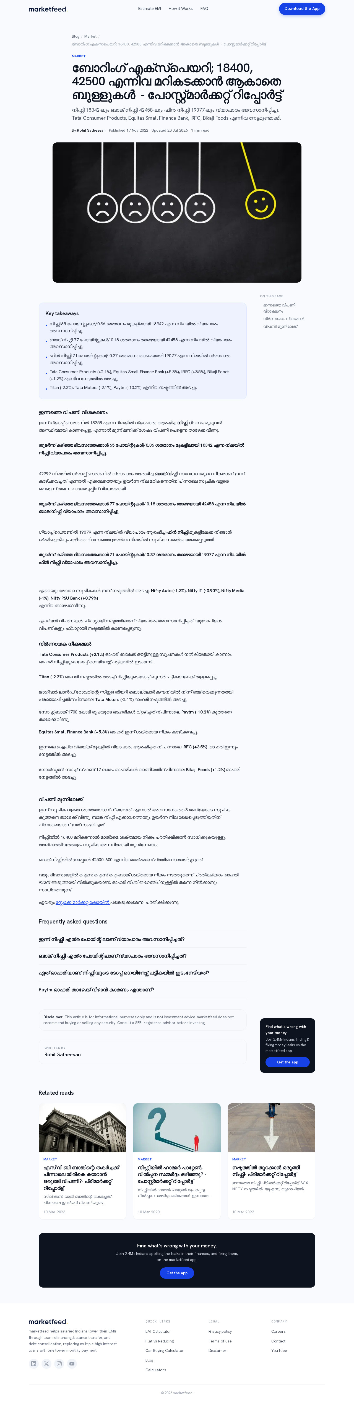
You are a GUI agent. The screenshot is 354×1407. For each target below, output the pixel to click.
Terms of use (220, 1341)
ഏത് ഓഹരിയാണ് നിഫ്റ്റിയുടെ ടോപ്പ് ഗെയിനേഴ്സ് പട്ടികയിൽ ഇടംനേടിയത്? (124, 972)
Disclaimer (218, 1350)
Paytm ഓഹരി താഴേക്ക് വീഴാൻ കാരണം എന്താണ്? (96, 989)
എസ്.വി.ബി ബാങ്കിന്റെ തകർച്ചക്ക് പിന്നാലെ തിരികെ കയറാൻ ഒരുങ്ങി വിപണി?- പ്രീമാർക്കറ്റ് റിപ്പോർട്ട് (81, 1177)
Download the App (302, 8)
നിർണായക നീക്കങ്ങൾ (283, 318)
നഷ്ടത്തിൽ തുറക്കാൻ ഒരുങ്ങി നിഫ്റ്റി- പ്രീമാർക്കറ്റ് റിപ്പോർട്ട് (266, 1171)
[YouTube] (72, 1364)
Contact (278, 1341)
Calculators (155, 1369)
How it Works (181, 8)
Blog (75, 36)
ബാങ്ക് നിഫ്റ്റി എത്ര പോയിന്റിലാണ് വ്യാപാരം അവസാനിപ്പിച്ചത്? (113, 956)
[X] (46, 1364)
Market (90, 36)
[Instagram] (59, 1364)
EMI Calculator (158, 1331)
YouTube (279, 1350)
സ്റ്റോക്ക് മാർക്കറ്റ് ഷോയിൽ (83, 902)
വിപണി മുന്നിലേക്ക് (280, 326)
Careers (278, 1331)
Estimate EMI (149, 8)
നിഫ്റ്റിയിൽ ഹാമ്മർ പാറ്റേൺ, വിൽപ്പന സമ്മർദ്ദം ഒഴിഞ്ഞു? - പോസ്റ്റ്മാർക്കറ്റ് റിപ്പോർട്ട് (172, 1174)
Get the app (287, 1062)
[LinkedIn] (34, 1364)
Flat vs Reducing (159, 1341)
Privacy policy (220, 1331)
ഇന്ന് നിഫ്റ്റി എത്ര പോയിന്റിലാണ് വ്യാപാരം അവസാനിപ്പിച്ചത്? (112, 939)
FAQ (204, 8)
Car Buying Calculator (164, 1350)
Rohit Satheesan (91, 130)
